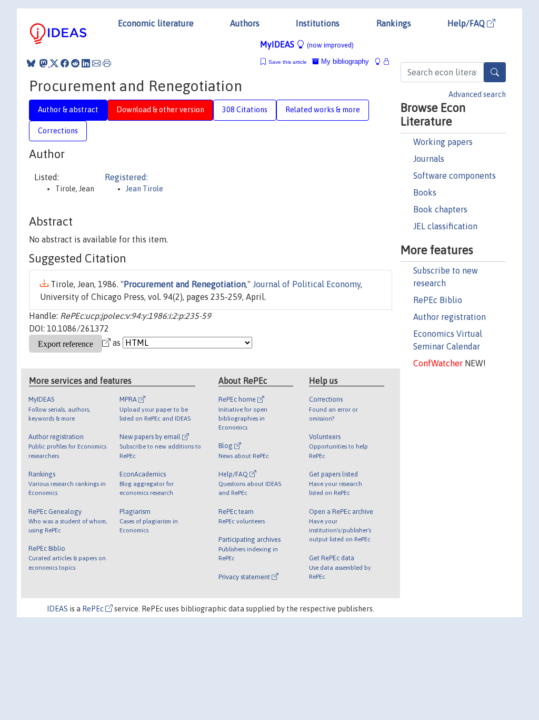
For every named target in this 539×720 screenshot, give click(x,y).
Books (424, 192)
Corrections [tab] (58, 131)
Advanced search (477, 94)
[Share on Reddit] (75, 63)
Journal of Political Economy (307, 284)
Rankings (393, 23)
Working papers (443, 142)
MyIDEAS (307, 44)
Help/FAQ (467, 23)
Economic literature (156, 23)
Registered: (126, 177)
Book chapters (440, 209)
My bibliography (344, 61)
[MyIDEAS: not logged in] (380, 61)
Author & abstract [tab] (68, 109)
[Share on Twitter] (54, 63)
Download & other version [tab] (160, 109)
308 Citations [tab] (244, 109)
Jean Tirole (144, 188)
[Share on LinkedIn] (86, 63)
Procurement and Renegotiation (185, 284)
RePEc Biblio (437, 300)
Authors (244, 23)
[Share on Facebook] (65, 63)
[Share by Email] (96, 63)
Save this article (287, 62)
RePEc (93, 609)
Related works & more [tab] (322, 109)
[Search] (495, 72)
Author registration (449, 317)
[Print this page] (107, 63)
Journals (428, 158)
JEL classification (445, 226)
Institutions (318, 23)
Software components (454, 175)
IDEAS (57, 609)
